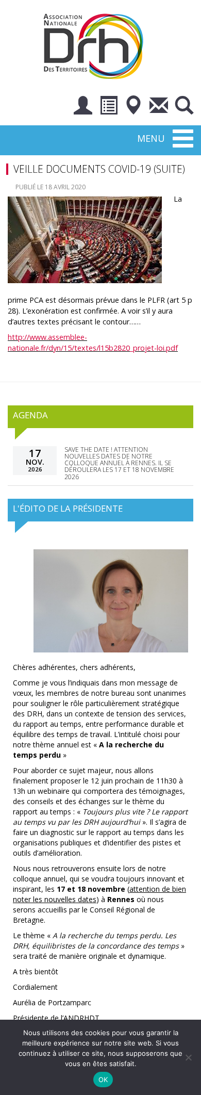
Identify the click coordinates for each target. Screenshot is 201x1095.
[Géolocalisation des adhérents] (133, 107)
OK (103, 1079)
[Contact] (158, 107)
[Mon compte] (83, 107)
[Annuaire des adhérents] (108, 107)
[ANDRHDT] (97, 45)
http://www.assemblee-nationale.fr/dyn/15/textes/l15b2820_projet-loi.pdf (93, 342)
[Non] (188, 1057)
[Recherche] (184, 107)
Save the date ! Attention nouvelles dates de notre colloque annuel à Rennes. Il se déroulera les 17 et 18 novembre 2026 (119, 463)
